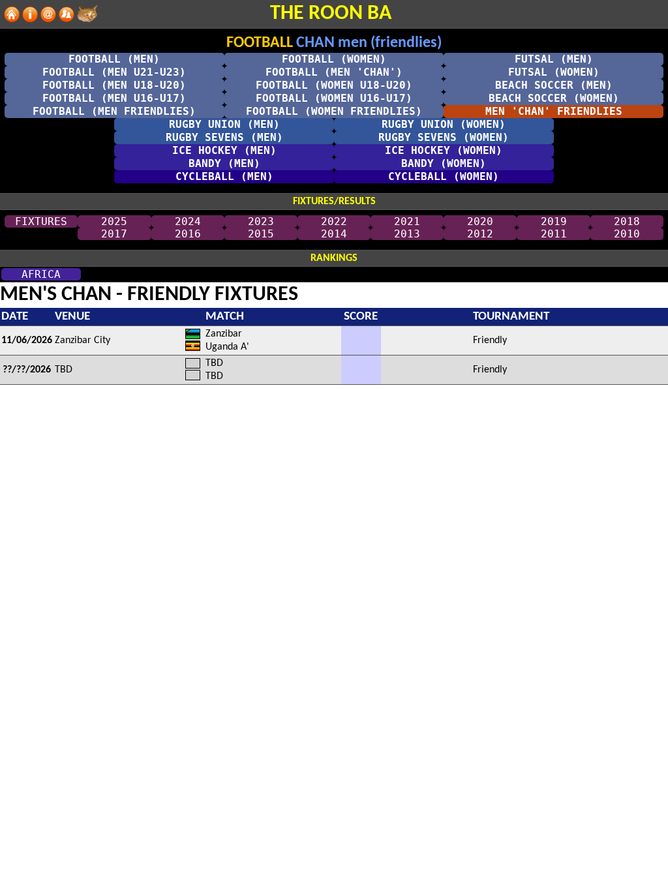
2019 (554, 221)
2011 (554, 234)
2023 (261, 221)
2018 (627, 221)
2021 (407, 221)
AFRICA (41, 274)
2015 (261, 234)
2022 (334, 221)
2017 (114, 234)
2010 (627, 234)
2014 (334, 234)
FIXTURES (41, 221)
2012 (480, 234)
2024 (188, 221)
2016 (188, 234)
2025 (114, 221)
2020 (480, 221)
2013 (407, 234)
